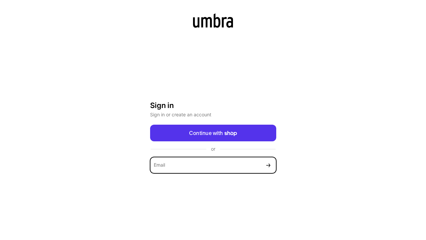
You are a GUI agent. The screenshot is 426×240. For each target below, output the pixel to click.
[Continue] (268, 165)
